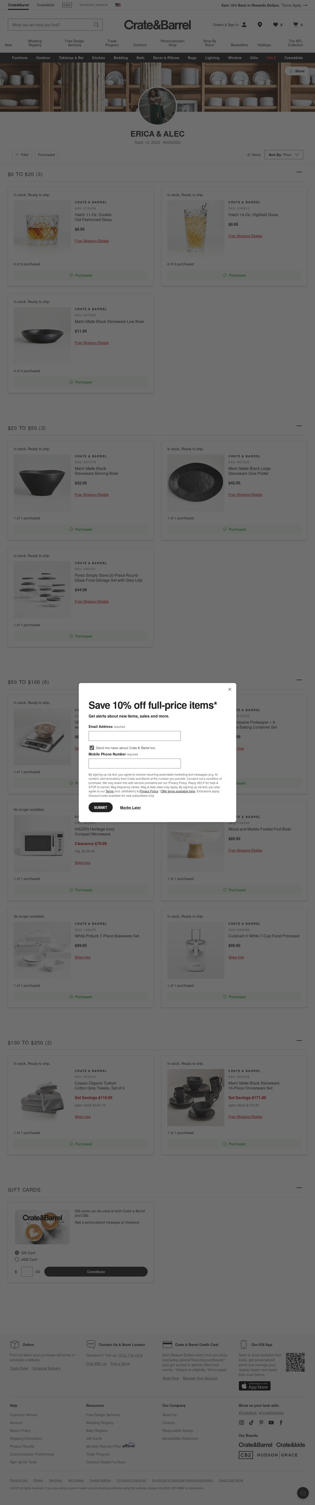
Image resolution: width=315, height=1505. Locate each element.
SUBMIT (100, 807)
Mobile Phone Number (113, 754)
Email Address (107, 726)
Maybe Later (130, 807)
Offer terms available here (178, 791)
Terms (110, 791)
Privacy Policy (149, 791)
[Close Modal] (229, 689)
